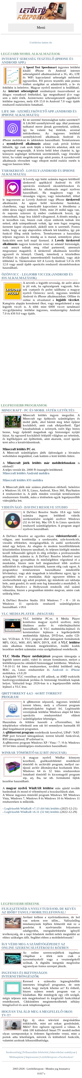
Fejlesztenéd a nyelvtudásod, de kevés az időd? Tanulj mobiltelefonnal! (39, 910)
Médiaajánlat (16, 1057)
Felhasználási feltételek (35, 1052)
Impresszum (31, 1057)
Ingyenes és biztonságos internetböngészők (24, 974)
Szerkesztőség (13, 1052)
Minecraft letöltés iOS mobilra (23, 480)
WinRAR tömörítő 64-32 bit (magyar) (34, 752)
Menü (41, 27)
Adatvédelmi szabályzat (63, 1052)
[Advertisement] (41, 360)
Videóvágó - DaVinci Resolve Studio (34, 507)
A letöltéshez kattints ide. (41, 42)
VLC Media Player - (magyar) (28, 613)
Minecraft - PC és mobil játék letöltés (38, 410)
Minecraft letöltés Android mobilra (26, 473)
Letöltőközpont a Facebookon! (56, 1057)
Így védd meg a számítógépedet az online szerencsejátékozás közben (35, 945)
